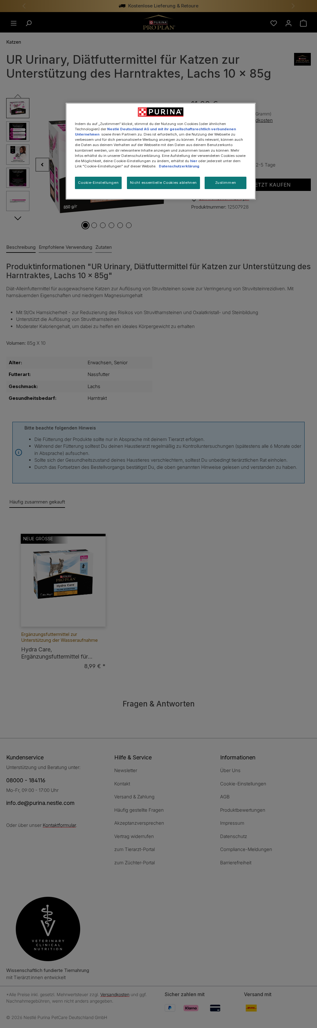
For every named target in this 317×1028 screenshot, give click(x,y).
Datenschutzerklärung (179, 166)
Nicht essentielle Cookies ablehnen (163, 182)
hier (193, 161)
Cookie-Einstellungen (98, 182)
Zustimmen (225, 182)
